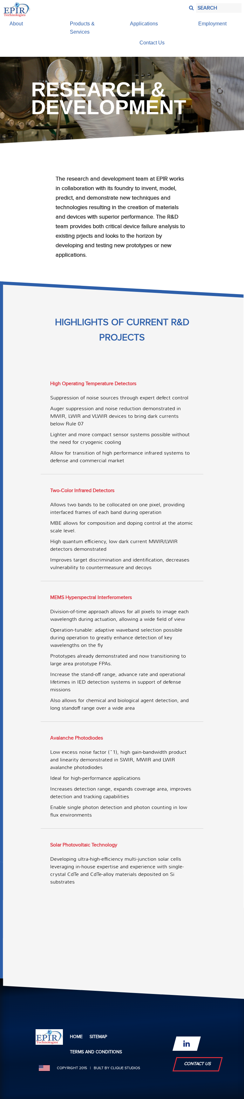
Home (76, 1036)
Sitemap (98, 1036)
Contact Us (198, 1063)
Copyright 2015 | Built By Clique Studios (98, 1068)
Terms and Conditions (96, 1052)
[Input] (190, 6)
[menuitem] (31, 24)
